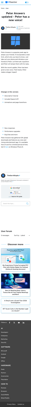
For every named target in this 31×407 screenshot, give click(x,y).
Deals (2, 369)
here (6, 147)
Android (3, 354)
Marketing (4, 339)
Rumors (3, 373)
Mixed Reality (5, 398)
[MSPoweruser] (11, 2)
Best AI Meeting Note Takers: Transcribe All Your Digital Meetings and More (15, 292)
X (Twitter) (14, 322)
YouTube (19, 322)
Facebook (9, 322)
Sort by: (16, 236)
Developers (4, 332)
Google (3, 358)
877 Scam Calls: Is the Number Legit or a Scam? (15, 310)
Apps (7, 8)
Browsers (4, 391)
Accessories (5, 376)
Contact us (21, 404)
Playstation (4, 379)
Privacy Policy (11, 404)
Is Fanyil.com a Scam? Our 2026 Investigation (15, 302)
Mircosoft (4, 351)
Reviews (3, 388)
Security (3, 342)
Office (3, 361)
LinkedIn (23, 322)
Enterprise (4, 336)
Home (2, 8)
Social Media (5, 395)
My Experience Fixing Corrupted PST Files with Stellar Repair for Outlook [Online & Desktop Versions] (15, 267)
